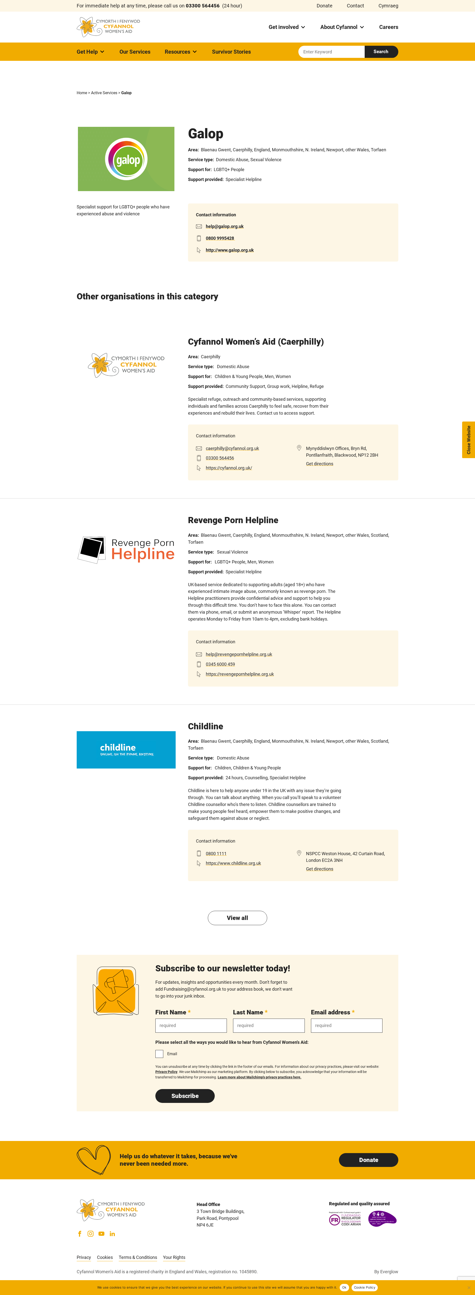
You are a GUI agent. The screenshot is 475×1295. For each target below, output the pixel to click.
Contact (355, 6)
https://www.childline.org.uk (233, 863)
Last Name (250, 1012)
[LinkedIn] (112, 1234)
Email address (333, 1012)
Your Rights (174, 1257)
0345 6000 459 (220, 664)
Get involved (284, 27)
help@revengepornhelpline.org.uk (239, 654)
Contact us (267, 413)
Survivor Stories (231, 52)
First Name (173, 1012)
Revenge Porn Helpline (233, 520)
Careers (388, 27)
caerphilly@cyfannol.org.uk (232, 448)
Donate (324, 6)
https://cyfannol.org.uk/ (229, 467)
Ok (344, 1287)
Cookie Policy (364, 1287)
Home (82, 92)
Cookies (105, 1257)
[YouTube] (101, 1234)
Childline (205, 726)
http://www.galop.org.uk (230, 250)
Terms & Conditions (138, 1257)
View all (237, 918)
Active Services (104, 92)
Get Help (87, 52)
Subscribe (185, 1096)
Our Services (134, 52)
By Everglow (386, 1271)
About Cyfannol (338, 27)
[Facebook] (80, 1234)
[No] (468, 1287)
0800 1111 (216, 853)
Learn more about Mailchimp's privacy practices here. (259, 1077)
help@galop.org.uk (225, 226)
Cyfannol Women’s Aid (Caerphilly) (256, 342)
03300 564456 (220, 458)
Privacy (84, 1257)
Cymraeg (388, 6)
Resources (177, 52)
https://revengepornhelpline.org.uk (240, 674)
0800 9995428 (220, 238)
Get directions (319, 463)
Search (381, 51)
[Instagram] (91, 1234)
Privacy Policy (166, 1072)
